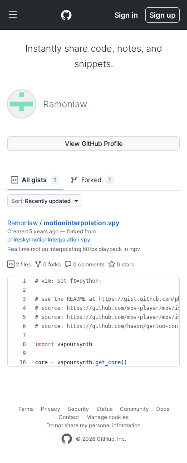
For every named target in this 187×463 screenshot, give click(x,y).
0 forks (51, 264)
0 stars (124, 264)
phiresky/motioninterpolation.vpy (48, 239)
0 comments (88, 264)
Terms (26, 408)
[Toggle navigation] (12, 15)
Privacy (50, 408)
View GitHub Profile (94, 143)
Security (78, 408)
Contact (69, 417)
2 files (23, 264)
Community (134, 408)
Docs (162, 408)
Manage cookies (107, 417)
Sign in (126, 14)
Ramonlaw (22, 223)
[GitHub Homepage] (66, 439)
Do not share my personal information (93, 425)
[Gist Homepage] (66, 15)
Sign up (162, 14)
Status (104, 408)
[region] (93, 321)
